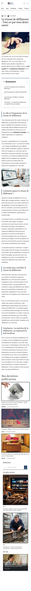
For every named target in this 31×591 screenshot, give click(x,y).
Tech (4, 506)
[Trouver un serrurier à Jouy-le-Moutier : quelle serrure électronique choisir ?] (15, 391)
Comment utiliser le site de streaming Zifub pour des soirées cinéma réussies (15, 509)
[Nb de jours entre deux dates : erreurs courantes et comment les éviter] (15, 562)
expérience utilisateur (17, 69)
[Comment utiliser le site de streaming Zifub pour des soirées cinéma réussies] (15, 490)
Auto (4, 544)
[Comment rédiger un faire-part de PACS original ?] (15, 418)
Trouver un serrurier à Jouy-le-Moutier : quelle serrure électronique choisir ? (14, 403)
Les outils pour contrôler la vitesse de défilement (14, 97)
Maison (4, 406)
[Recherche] (24, 3)
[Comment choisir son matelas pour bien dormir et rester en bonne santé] (15, 443)
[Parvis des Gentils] (11, 3)
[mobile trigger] (3, 3)
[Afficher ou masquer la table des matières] (21, 81)
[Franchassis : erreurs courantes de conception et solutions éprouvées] (15, 528)
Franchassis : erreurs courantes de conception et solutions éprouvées (12, 547)
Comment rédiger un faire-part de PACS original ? (15, 429)
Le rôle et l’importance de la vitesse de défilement (14, 87)
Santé (3, 458)
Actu (3, 431)
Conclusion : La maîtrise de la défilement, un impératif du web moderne (15, 103)
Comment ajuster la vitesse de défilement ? (15, 92)
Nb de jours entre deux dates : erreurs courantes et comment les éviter (15, 565)
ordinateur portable (19, 132)
